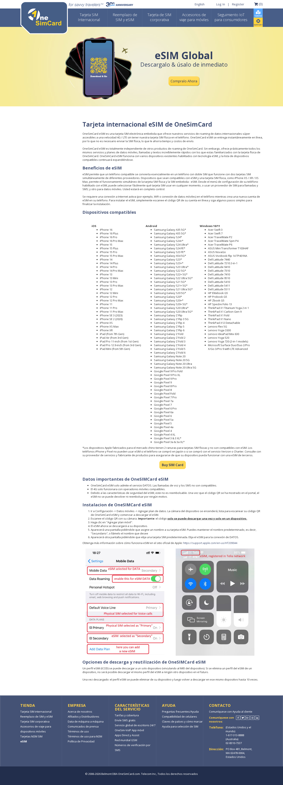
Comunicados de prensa (83, 726)
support (258, 25)
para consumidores (230, 17)
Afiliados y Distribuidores (83, 716)
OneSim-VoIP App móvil (129, 730)
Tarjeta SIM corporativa (35, 721)
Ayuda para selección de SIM (180, 726)
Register (238, 4)
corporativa (159, 17)
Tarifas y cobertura (127, 715)
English (199, 4)
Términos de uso (78, 731)
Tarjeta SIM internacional (36, 711)
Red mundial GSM (126, 740)
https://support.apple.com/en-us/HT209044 (210, 543)
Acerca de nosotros (80, 711)
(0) (260, 4)
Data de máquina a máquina (86, 721)
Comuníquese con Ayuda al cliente (230, 711)
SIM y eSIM (125, 17)
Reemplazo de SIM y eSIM (36, 716)
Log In (220, 4)
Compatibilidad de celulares (179, 716)
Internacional (89, 17)
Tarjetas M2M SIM (31, 736)
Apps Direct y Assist (127, 735)
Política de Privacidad (81, 741)
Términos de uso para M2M (85, 736)
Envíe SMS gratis (125, 720)
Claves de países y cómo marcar (182, 721)
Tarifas (258, 16)
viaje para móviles (194, 17)
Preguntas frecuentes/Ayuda (180, 711)
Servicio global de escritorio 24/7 (135, 725)
